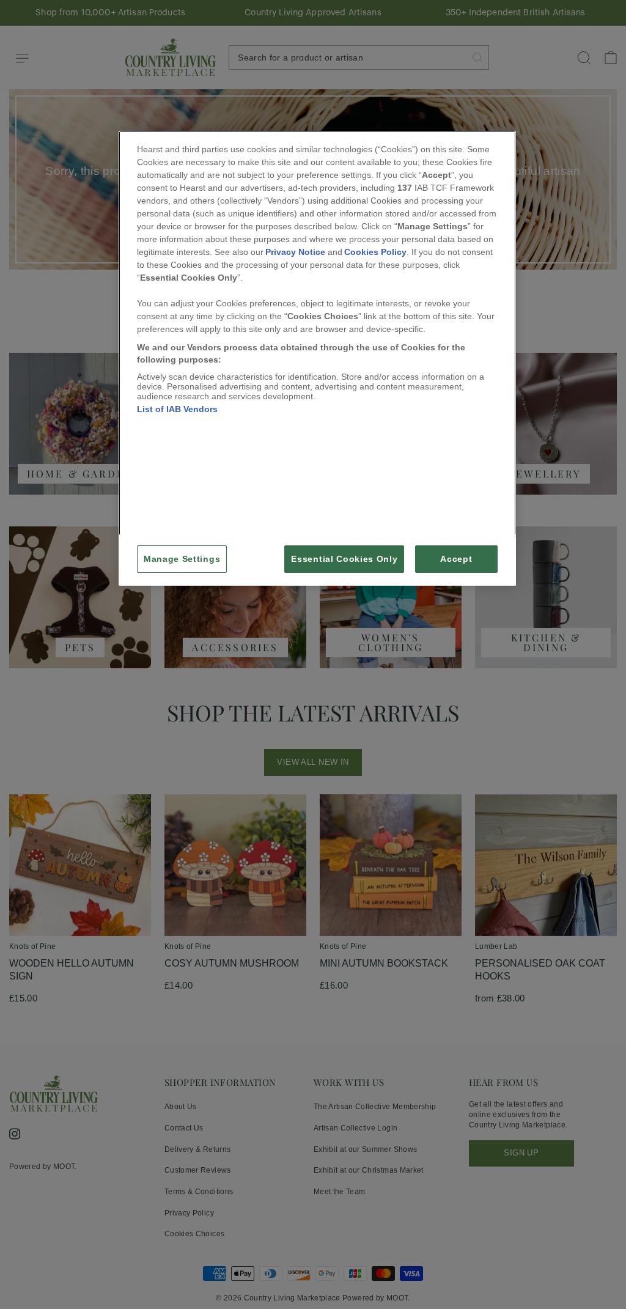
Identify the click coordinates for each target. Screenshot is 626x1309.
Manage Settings (182, 559)
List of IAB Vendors (177, 409)
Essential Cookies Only (344, 559)
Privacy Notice (295, 252)
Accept (456, 559)
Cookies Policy (375, 252)
